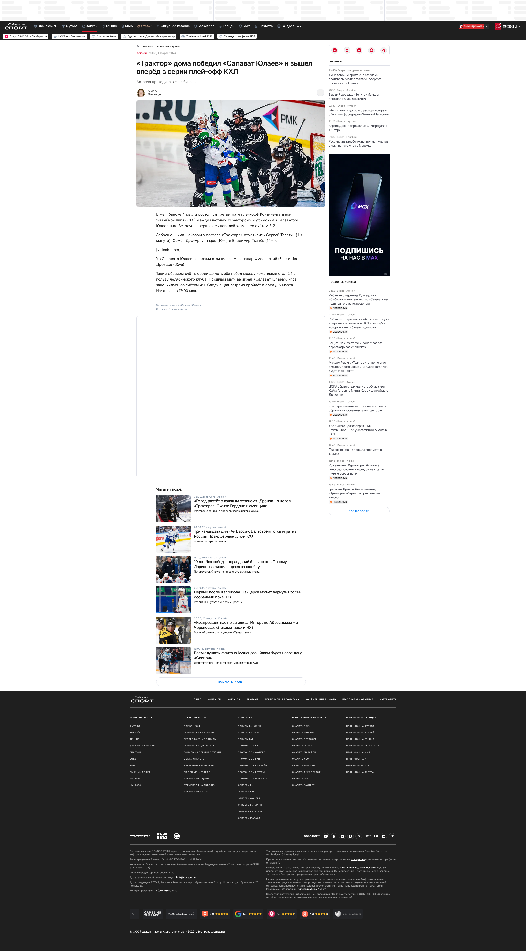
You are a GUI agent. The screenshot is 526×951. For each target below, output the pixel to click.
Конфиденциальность (321, 699)
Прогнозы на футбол (360, 726)
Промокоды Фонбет (251, 752)
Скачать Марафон (304, 752)
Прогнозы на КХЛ (358, 765)
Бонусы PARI (246, 739)
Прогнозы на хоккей (360, 732)
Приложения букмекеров (309, 717)
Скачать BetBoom (304, 739)
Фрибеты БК (245, 785)
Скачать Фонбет (303, 745)
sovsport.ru (358, 859)
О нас (197, 699)
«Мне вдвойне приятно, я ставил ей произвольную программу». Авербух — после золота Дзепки (356, 79)
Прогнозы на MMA (358, 752)
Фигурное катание (142, 745)
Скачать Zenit (301, 778)
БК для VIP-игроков (197, 772)
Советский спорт (179, 309)
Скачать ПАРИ (301, 726)
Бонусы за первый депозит (202, 752)
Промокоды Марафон (252, 778)
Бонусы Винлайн (249, 726)
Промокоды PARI (249, 759)
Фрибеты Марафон (250, 818)
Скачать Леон (301, 759)
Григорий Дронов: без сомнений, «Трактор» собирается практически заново (354, 493)
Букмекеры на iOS (196, 791)
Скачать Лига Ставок (306, 772)
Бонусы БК (245, 717)
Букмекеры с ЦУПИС (197, 778)
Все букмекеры (194, 759)
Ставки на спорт (195, 717)
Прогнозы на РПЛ (357, 759)
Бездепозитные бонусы (200, 739)
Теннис (135, 739)
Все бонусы (192, 726)
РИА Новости (368, 867)
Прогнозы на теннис (360, 739)
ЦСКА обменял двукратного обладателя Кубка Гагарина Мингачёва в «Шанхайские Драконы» (358, 390)
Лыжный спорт (140, 772)
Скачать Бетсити (303, 765)
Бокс (133, 759)
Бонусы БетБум (248, 732)
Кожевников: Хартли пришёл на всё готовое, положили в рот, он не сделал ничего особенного (356, 469)
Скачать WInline (303, 732)
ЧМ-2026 (135, 785)
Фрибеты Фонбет (249, 798)
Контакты (214, 699)
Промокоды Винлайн (252, 765)
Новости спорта (141, 717)
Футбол (135, 726)
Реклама (252, 699)
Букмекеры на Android (199, 785)
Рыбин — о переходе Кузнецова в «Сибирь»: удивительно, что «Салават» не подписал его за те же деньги (358, 299)
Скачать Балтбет (303, 785)
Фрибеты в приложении (200, 732)
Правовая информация (357, 699)
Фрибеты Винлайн (250, 805)
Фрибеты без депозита (199, 745)
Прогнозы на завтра (360, 772)
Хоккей (141, 53)
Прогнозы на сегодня (361, 717)
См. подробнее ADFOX (312, 888)
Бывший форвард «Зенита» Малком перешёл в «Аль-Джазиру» (354, 97)
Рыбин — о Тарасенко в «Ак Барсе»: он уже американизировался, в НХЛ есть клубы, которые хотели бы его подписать (359, 323)
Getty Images (350, 867)
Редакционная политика (282, 699)
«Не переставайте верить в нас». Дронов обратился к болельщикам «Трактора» (357, 408)
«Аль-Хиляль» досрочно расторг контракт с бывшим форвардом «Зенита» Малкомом (359, 112)
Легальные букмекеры (199, 765)
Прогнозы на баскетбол (362, 745)
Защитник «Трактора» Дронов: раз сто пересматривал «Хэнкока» (356, 345)
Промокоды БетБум (251, 772)
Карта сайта (388, 699)
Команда (234, 699)
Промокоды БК (248, 745)
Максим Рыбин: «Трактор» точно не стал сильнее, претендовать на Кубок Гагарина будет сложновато (358, 367)
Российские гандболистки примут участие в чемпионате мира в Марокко (358, 143)
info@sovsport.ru (186, 877)
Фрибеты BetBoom (250, 811)
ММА (133, 765)
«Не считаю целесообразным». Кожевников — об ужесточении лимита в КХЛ (358, 430)
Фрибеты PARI (246, 791)
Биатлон (135, 752)
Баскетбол (137, 778)
